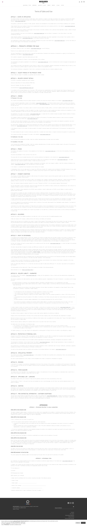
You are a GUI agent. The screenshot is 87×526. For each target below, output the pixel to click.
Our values (72, 513)
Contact (72, 512)
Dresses (34, 5)
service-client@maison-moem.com (26, 87)
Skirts (53, 5)
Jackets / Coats (42, 5)
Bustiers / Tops (27, 5)
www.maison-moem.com (20, 21)
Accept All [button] (83, 522)
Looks (57, 5)
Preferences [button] (78, 522)
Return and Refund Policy (27, 269)
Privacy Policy (71, 516)
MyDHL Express (36, 251)
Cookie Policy (22, 522)
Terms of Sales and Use (69, 518)
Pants (48, 5)
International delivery (69, 515)
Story (62, 5)
